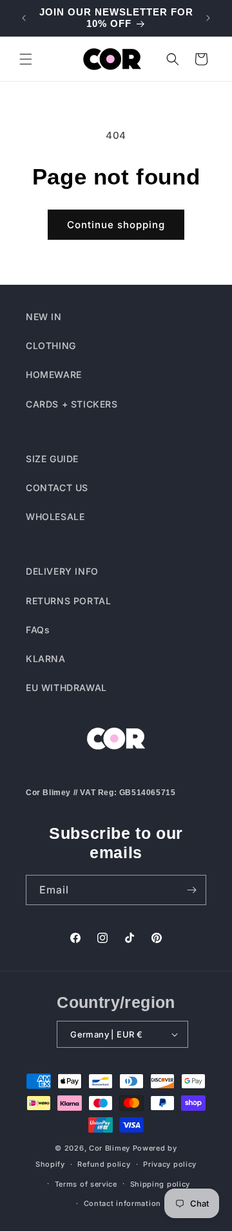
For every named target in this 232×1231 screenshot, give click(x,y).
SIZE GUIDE (52, 458)
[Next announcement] (208, 18)
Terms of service (86, 1184)
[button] (26, 59)
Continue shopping (116, 225)
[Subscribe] (191, 890)
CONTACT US (57, 487)
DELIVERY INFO (62, 571)
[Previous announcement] (24, 18)
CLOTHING (51, 345)
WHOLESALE (55, 516)
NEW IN (44, 316)
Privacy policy (170, 1164)
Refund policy (103, 1164)
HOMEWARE (54, 374)
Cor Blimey (109, 1148)
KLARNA (46, 658)
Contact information (122, 1203)
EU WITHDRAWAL (66, 687)
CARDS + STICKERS (72, 404)
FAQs (38, 629)
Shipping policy (160, 1184)
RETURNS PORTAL (68, 600)
